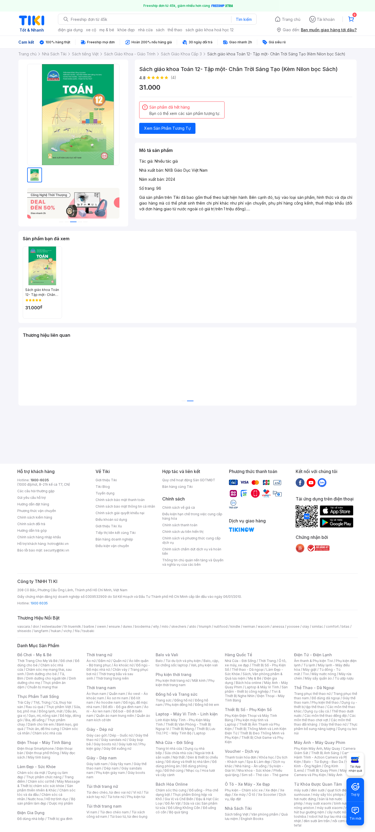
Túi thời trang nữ (102, 786)
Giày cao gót (96, 735)
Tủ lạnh (309, 665)
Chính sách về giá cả (178, 507)
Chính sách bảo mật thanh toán (120, 500)
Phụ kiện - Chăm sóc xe (244, 790)
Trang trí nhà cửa (169, 748)
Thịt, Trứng (42, 702)
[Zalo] (322, 482)
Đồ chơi (66, 661)
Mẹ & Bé (254, 678)
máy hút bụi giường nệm (323, 810)
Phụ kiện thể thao (325, 702)
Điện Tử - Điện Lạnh (313, 654)
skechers (178, 626)
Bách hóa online (248, 683)
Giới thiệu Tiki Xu (109, 526)
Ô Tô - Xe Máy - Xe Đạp (247, 784)
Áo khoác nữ (123, 665)
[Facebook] (300, 482)
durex (127, 626)
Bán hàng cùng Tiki (177, 487)
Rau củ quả (34, 707)
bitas (345, 626)
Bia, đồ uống (34, 720)
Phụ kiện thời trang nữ (172, 680)
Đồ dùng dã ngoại (326, 698)
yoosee (293, 626)
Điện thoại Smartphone (35, 748)
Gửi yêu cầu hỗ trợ (31, 498)
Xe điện (271, 790)
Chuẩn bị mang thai (42, 687)
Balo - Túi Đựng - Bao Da (323, 762)
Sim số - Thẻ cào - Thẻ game (265, 775)
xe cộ (91, 29)
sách (160, 29)
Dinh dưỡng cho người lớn (46, 678)
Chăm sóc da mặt (31, 773)
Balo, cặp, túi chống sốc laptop (187, 663)
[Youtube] (311, 482)
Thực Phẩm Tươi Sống (38, 696)
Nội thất (179, 757)
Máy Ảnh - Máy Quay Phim (319, 742)
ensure (114, 626)
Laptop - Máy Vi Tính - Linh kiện (187, 714)
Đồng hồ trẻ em (207, 705)
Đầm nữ (104, 661)
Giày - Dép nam (101, 757)
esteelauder (51, 626)
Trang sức (164, 700)
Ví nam (91, 812)
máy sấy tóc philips (328, 795)
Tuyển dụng (105, 493)
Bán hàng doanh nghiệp (114, 539)
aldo (192, 626)
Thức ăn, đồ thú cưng (42, 729)
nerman (249, 626)
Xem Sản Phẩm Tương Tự (167, 128)
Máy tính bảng (39, 757)
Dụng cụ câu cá (316, 711)
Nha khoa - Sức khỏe (254, 770)
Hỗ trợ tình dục (57, 799)
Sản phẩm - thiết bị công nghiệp (256, 689)
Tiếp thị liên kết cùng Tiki (116, 533)
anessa (278, 626)
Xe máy (240, 795)
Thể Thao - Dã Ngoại (314, 687)
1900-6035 (39, 480)
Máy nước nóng (324, 674)
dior (36, 626)
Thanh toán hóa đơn (240, 757)
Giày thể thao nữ (333, 724)
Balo (159, 661)
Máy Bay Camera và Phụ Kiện (324, 772)
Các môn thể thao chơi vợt (325, 718)
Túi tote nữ (115, 797)
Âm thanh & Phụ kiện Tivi (313, 661)
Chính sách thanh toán (179, 525)
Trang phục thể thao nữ (312, 694)
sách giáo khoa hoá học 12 (210, 29)
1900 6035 (39, 603)
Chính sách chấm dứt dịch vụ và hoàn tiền (191, 551)
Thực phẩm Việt (58, 707)
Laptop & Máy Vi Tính (262, 687)
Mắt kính (199, 680)
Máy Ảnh (335, 775)
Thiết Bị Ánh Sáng (325, 753)
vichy (67, 631)
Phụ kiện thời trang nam (185, 682)
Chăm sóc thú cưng (171, 790)
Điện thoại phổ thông (42, 753)
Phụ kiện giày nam (110, 773)
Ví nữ (137, 792)
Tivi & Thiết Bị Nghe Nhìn (253, 693)
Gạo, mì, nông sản (43, 716)
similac (317, 626)
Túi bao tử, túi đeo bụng (128, 816)
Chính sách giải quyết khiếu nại (120, 513)
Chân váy (120, 669)
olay (305, 626)
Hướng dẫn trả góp (32, 530)
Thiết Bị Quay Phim (322, 770)
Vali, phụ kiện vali (204, 665)
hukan (56, 631)
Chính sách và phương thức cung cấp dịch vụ (191, 540)
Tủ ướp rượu (344, 678)
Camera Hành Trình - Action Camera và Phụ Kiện (324, 757)
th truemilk (72, 626)
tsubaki (88, 631)
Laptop (200, 733)
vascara (23, 626)
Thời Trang (267, 661)
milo (165, 626)
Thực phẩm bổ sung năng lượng (325, 726)
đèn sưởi (317, 790)
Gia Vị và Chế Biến (179, 799)
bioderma (142, 626)
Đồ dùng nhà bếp (30, 819)
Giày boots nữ (105, 744)
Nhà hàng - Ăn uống (251, 766)
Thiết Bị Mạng (183, 729)
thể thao (175, 29)
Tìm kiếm (244, 19)
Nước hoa (35, 799)
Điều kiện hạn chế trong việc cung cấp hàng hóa (192, 516)
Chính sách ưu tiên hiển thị (182, 532)
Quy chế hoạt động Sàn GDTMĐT (188, 480)
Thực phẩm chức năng (43, 777)
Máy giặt (310, 669)
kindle (235, 626)
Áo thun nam (96, 694)
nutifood (221, 626)
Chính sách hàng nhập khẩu (39, 537)
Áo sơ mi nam (117, 698)
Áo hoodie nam (108, 702)
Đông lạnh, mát (51, 711)
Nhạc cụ (192, 770)
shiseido (24, 631)
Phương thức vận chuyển (36, 511)
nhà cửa (145, 29)
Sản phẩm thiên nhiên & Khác (45, 788)
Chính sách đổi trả (31, 524)
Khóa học (266, 757)
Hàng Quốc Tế (238, 654)
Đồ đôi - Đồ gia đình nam (122, 707)
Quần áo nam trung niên (115, 716)
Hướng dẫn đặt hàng (33, 504)
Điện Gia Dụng (30, 812)
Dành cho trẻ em (41, 724)
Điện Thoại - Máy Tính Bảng (44, 742)
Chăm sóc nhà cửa (47, 733)
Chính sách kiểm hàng (34, 517)
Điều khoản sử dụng (111, 519)
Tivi (306, 674)
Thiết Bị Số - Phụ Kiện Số (248, 709)
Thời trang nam (101, 687)
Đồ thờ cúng (173, 770)
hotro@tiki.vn (58, 544)
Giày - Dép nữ (99, 729)
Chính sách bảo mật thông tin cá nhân (125, 506)
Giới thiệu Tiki (106, 480)
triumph (205, 626)
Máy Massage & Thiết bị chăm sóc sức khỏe (48, 783)
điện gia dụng (70, 29)
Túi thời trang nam (103, 806)
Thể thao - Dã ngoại (248, 669)
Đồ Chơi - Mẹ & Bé (34, 654)
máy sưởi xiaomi (330, 808)
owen (101, 626)
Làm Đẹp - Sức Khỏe (36, 766)
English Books (252, 819)
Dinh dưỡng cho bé (42, 674)
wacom (264, 626)
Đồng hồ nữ (183, 700)
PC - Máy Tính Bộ (177, 733)
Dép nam (111, 768)
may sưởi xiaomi (318, 803)
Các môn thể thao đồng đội (325, 716)
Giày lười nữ (128, 744)
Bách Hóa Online (172, 784)
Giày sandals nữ (113, 740)
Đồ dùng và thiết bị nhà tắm (187, 762)
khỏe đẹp (126, 29)
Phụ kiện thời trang (173, 674)
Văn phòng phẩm (264, 814)
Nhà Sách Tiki (238, 808)
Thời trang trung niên (112, 678)
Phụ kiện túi (136, 797)
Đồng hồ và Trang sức (176, 694)
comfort (332, 626)
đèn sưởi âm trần (317, 821)
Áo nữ (91, 661)
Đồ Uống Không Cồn (184, 808)
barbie (89, 626)
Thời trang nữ (99, 654)
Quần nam (117, 694)
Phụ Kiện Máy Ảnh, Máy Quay (317, 748)
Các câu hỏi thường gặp (36, 491)
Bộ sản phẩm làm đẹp (46, 801)
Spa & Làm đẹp (258, 762)
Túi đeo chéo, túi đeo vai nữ (108, 792)
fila (77, 631)
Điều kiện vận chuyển (112, 546)
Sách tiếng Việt (236, 814)
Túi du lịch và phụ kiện (183, 661)
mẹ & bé (106, 29)
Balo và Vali (167, 654)
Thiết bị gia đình (59, 819)
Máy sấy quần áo (318, 678)
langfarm (41, 631)
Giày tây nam (120, 764)
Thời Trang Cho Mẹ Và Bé (37, 661)
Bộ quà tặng (178, 812)
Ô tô (251, 795)
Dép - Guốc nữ (121, 735)
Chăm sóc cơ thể (41, 781)
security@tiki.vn (56, 550)
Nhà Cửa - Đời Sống (174, 742)
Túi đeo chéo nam (114, 812)
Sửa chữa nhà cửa (178, 753)
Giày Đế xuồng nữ (117, 748)
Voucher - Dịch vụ (242, 751)
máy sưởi (301, 790)
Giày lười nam (97, 764)
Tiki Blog (103, 487)
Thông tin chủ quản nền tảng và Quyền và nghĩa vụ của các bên (192, 562)
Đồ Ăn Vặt (173, 803)
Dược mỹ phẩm (61, 803)
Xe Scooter (267, 795)
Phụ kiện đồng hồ (178, 705)
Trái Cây (23, 702)
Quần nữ (119, 661)
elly (156, 626)
